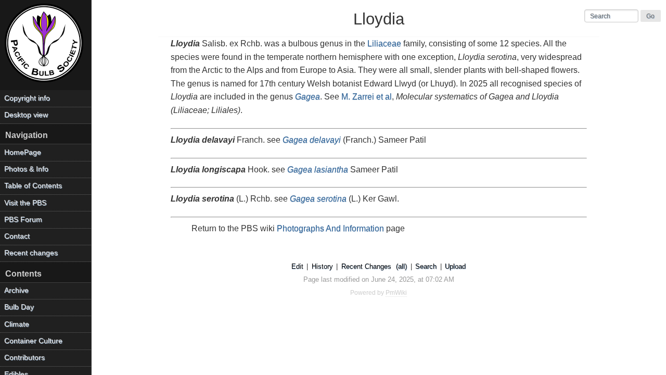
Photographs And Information (330, 228)
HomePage (22, 152)
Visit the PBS (25, 203)
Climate (16, 324)
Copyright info (27, 98)
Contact (17, 236)
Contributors (24, 357)
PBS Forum (23, 219)
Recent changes (31, 253)
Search (426, 266)
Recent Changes (366, 266)
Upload (455, 266)
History (322, 266)
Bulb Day (19, 307)
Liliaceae (384, 43)
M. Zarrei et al (366, 96)
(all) (401, 266)
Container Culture (33, 341)
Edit (297, 266)
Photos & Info (26, 169)
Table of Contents (33, 186)
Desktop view (26, 115)
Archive (16, 290)
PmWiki (396, 292)
